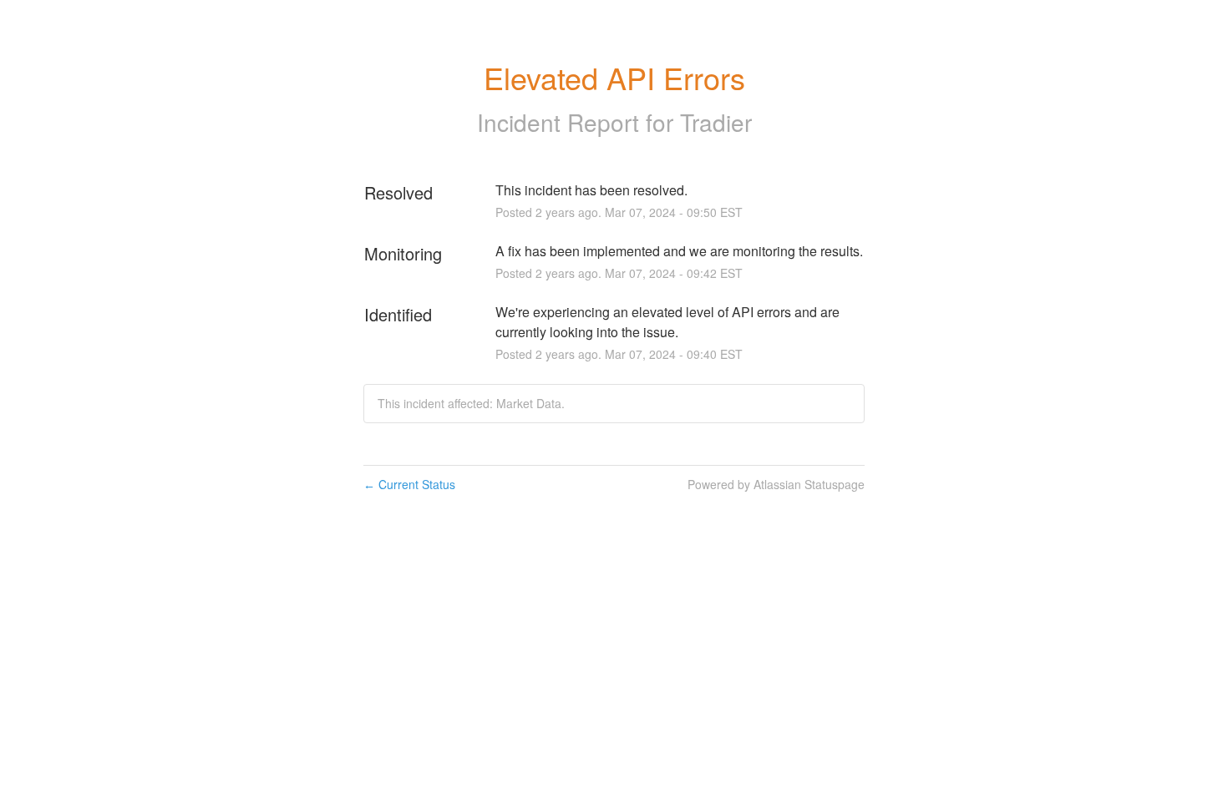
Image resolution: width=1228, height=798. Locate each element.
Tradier (716, 122)
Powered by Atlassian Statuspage (776, 484)
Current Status (409, 484)
